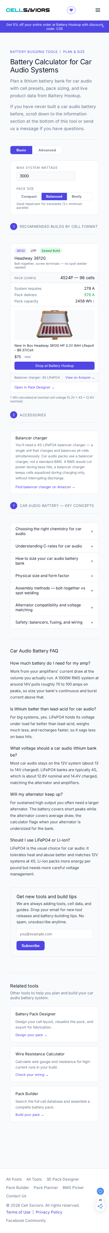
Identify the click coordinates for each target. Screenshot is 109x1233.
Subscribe (31, 945)
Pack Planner (46, 1187)
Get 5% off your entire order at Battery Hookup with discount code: (54, 27)
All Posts (14, 1179)
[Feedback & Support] (71, 10)
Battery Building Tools (34, 52)
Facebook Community (26, 1220)
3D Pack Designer (62, 1179)
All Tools (34, 1179)
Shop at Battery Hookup (54, 366)
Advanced (47, 150)
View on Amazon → (80, 377)
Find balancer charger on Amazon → (45, 487)
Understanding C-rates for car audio (48, 546)
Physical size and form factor (42, 575)
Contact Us (16, 1196)
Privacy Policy (49, 1212)
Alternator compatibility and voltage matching (48, 607)
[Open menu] (98, 10)
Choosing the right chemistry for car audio (48, 531)
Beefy (77, 196)
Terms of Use (18, 1212)
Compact (29, 196)
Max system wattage (37, 168)
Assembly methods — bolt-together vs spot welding (50, 590)
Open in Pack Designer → (34, 387)
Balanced (54, 196)
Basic (21, 150)
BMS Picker (73, 1187)
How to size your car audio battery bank (46, 561)
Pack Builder (17, 1187)
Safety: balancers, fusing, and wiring (48, 622)
